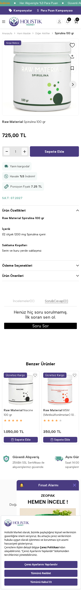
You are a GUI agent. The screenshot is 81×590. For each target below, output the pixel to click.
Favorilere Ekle (35, 375)
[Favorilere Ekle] (72, 45)
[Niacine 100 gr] (21, 390)
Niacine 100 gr (18, 412)
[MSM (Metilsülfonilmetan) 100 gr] (60, 390)
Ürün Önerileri (12, 276)
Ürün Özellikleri (14, 210)
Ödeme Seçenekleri (17, 265)
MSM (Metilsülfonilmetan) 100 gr (59, 412)
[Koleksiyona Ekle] (72, 68)
